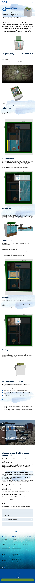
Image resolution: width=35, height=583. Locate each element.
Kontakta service (25, 539)
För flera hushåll (4, 542)
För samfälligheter (4, 547)
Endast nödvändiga (17, 577)
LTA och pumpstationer (15, 547)
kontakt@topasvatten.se (6, 564)
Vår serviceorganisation (26, 542)
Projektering (14, 539)
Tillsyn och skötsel (25, 544)
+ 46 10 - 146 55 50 (17, 555)
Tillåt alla (17, 579)
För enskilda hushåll (4, 539)
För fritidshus (4, 544)
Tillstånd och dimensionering (16, 542)
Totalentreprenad (14, 544)
